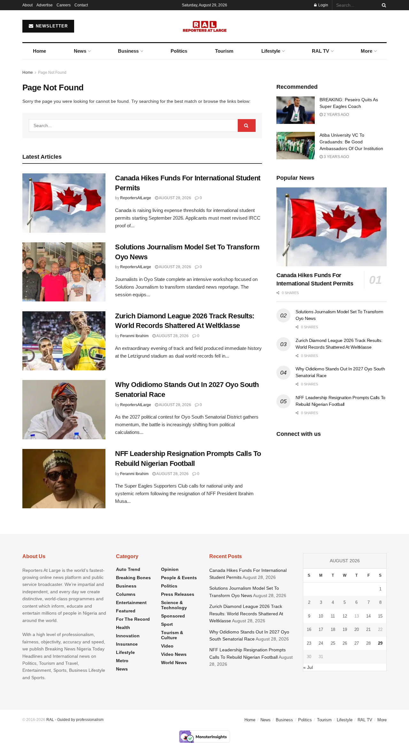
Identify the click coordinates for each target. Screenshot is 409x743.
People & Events (179, 577)
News (80, 51)
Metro (122, 660)
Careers (64, 5)
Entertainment (131, 602)
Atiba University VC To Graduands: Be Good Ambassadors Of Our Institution (351, 142)
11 (333, 616)
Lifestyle (270, 51)
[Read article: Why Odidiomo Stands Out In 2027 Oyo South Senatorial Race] (63, 409)
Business (128, 51)
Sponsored (173, 615)
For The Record (133, 619)
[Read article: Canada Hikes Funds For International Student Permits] (63, 203)
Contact (81, 5)
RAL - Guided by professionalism (75, 719)
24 (321, 643)
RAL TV (320, 51)
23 (309, 643)
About (27, 5)
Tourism (224, 51)
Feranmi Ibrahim (134, 336)
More (366, 51)
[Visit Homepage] (204, 26)
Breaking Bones (133, 577)
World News (174, 662)
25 (333, 643)
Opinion (170, 569)
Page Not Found (52, 72)
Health (123, 627)
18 (333, 629)
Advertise (44, 5)
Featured (125, 610)
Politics (179, 51)
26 (345, 643)
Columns (125, 594)
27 (356, 643)
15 (380, 616)
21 (368, 629)
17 (321, 629)
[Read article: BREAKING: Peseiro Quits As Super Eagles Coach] (295, 110)
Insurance (127, 644)
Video (167, 645)
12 (345, 616)
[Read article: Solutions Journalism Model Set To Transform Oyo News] (63, 272)
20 (356, 629)
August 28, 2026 (174, 198)
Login (322, 5)
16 (309, 629)
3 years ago (336, 157)
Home (39, 51)
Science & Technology (174, 605)
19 (345, 629)
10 (321, 616)
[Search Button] (383, 5)
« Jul (308, 667)
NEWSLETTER (51, 26)
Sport (167, 624)
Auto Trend (128, 569)
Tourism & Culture (172, 635)
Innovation (128, 635)
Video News (174, 654)
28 (368, 643)
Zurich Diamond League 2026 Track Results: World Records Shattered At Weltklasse (246, 613)
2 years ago (336, 114)
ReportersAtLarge (135, 198)
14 (368, 616)
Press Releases (177, 594)
